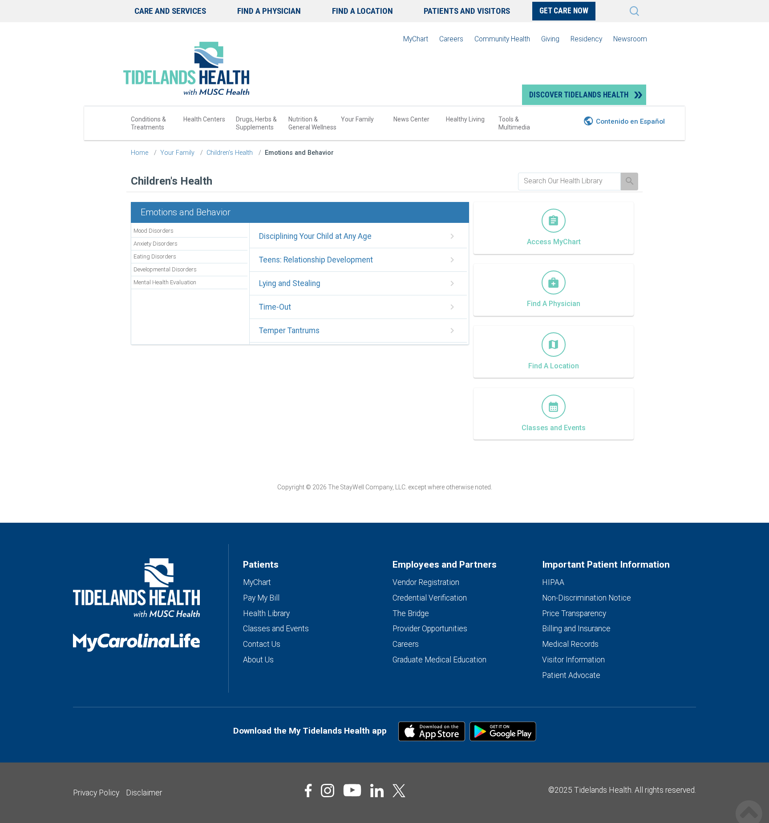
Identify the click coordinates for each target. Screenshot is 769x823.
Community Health (502, 39)
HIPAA (553, 582)
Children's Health (229, 153)
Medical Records (570, 644)
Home (139, 153)
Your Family (357, 119)
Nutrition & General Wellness (312, 123)
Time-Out (275, 307)
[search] (569, 181)
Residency (586, 39)
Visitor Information (573, 659)
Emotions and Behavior (299, 153)
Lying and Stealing (289, 283)
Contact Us (261, 644)
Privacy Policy (96, 792)
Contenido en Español (630, 121)
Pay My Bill (261, 597)
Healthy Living (465, 119)
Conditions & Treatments (148, 123)
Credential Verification (430, 597)
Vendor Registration (426, 582)
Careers (451, 39)
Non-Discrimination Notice (586, 597)
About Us (258, 659)
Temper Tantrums (289, 330)
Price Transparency (574, 613)
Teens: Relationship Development (316, 259)
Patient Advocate (571, 675)
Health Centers (204, 119)
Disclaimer (144, 792)
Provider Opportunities (430, 628)
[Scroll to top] (749, 804)
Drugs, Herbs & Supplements (256, 123)
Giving (550, 39)
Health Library (266, 613)
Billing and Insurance (576, 628)
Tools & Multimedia (514, 123)
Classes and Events (276, 628)
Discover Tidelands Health (578, 94)
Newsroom (630, 39)
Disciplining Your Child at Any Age (315, 236)
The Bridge (411, 613)
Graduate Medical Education (439, 659)
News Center (411, 119)
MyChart (415, 39)
